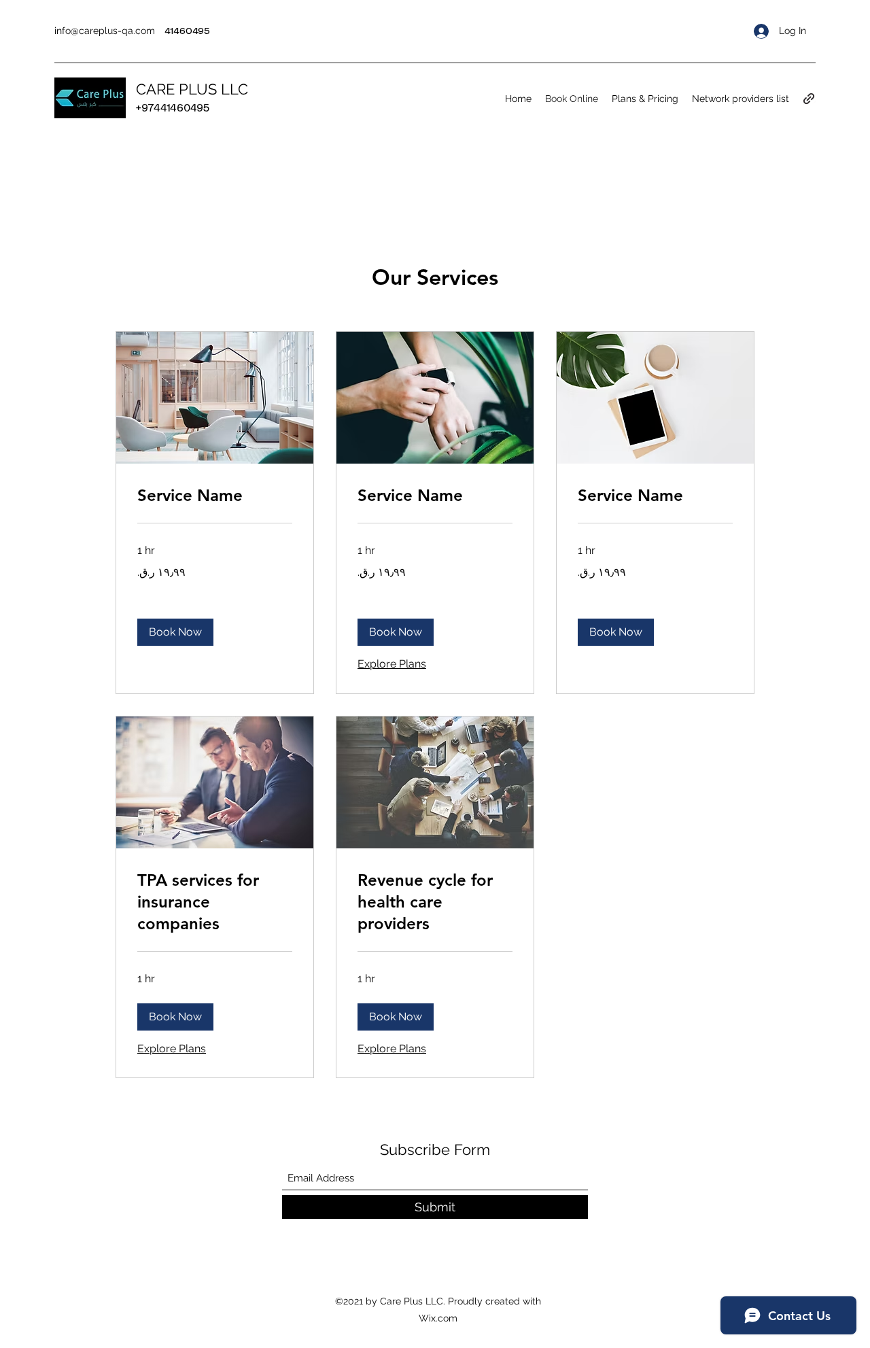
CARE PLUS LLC (192, 89)
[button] (175, 632)
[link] (214, 495)
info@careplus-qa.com (104, 30)
